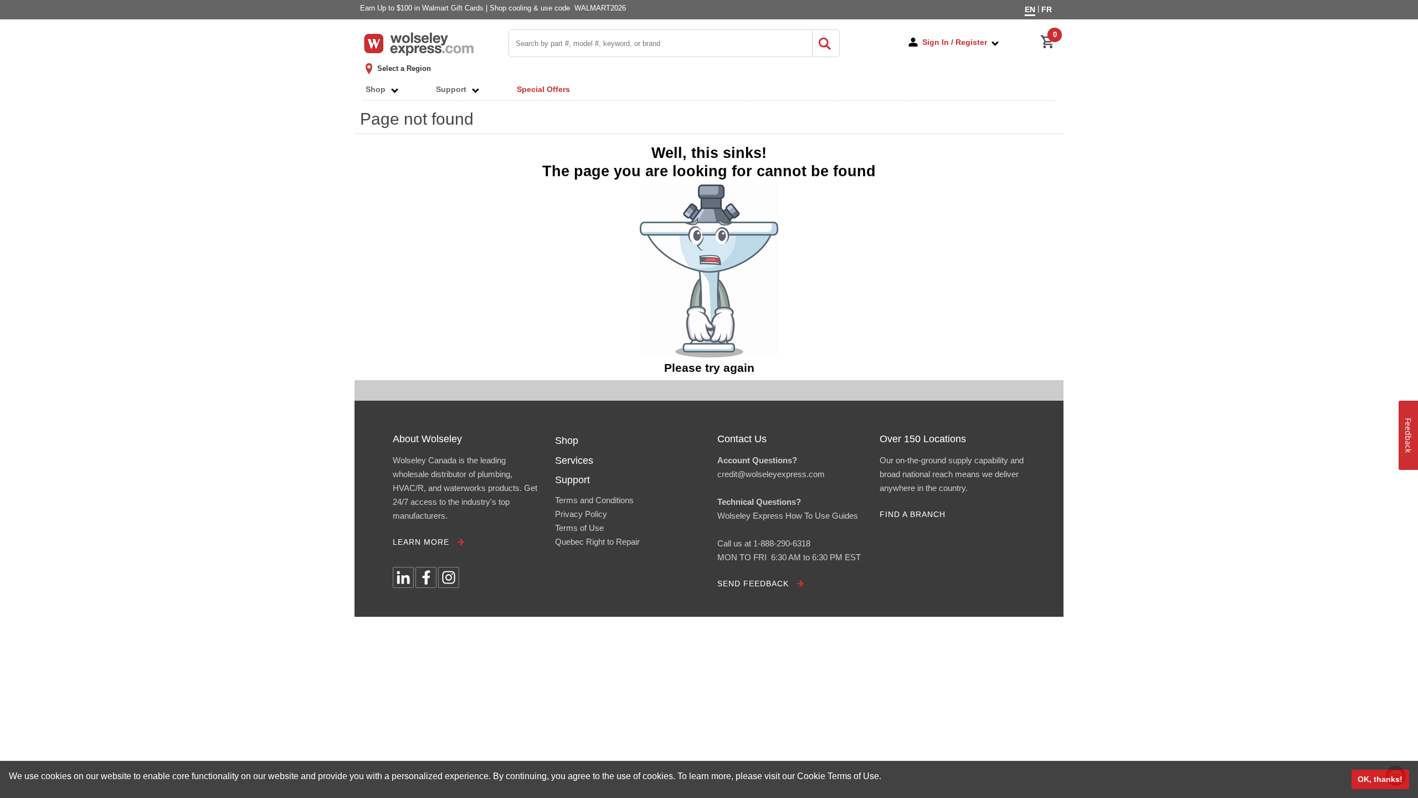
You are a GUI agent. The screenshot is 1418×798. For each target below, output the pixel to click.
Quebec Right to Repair (597, 541)
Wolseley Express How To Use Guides (787, 515)
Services (574, 460)
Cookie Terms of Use (838, 776)
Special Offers (543, 89)
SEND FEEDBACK (753, 583)
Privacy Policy (581, 514)
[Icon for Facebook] (425, 577)
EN (1030, 9)
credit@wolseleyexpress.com (771, 474)
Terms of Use (579, 528)
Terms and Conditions (594, 500)
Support (454, 89)
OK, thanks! (1380, 779)
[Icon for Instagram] (448, 577)
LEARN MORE (421, 542)
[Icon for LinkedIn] (403, 577)
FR (1046, 9)
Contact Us (742, 438)
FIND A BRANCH (913, 514)
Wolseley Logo (419, 44)
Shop (379, 89)
